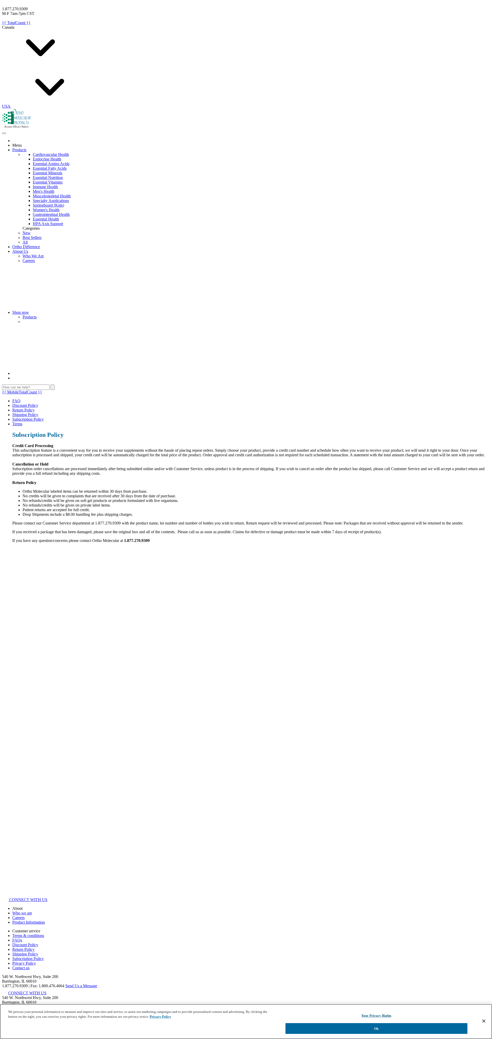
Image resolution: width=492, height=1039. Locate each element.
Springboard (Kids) (48, 205)
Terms (17, 424)
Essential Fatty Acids (50, 168)
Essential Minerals (47, 173)
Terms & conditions (28, 935)
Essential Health (46, 219)
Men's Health (43, 191)
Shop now (20, 312)
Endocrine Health (47, 159)
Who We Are (33, 256)
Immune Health (45, 187)
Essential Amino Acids (51, 164)
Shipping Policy (25, 414)
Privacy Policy (24, 963)
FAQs (17, 940)
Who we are (22, 913)
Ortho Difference (26, 247)
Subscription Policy (28, 419)
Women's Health (46, 210)
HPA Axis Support (48, 223)
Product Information (28, 922)
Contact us (20, 968)
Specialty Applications (51, 200)
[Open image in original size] (17, 127)
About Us (20, 251)
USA (6, 106)
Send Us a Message (81, 986)
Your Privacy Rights (376, 1015)
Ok (376, 1028)
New (26, 233)
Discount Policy (25, 405)
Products (19, 150)
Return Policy (23, 410)
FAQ (16, 401)
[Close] (483, 1021)
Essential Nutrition (48, 177)
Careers (29, 260)
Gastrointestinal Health (51, 214)
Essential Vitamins (48, 182)
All (25, 242)
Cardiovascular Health (51, 154)
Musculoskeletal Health (52, 196)
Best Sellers (32, 237)
